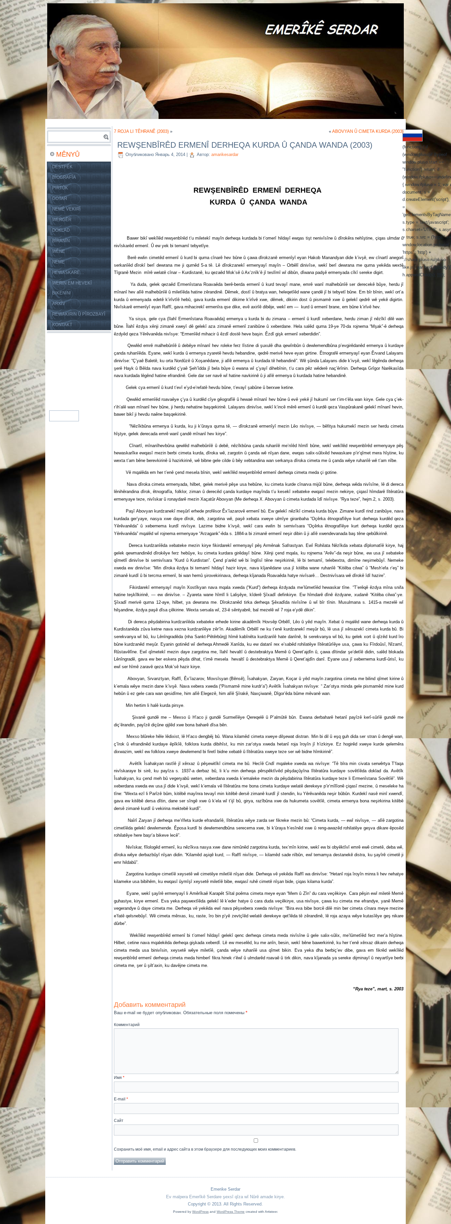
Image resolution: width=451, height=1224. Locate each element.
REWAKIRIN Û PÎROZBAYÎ (78, 314)
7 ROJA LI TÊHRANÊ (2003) (141, 131)
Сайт (118, 1120)
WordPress (200, 1211)
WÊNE (58, 251)
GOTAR (59, 198)
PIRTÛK (60, 187)
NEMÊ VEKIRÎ (66, 209)
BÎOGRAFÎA (64, 177)
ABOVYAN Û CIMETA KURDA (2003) (367, 131)
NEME (58, 261)
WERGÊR (61, 219)
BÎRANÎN (61, 240)
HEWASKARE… (68, 272)
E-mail (121, 1099)
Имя (119, 1077)
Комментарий (127, 1024)
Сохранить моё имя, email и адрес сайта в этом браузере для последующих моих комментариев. (205, 1149)
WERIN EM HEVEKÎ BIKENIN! (72, 288)
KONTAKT (62, 324)
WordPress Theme (231, 1211)
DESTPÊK (62, 166)
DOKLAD (61, 230)
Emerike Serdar (225, 1189)
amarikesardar (224, 154)
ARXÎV (58, 303)
